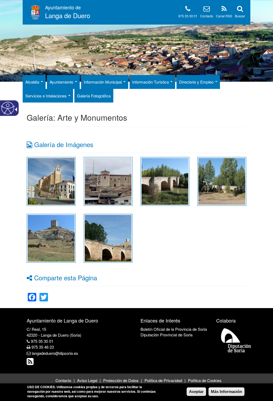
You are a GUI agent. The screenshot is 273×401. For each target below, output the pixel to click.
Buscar (240, 16)
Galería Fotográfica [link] (94, 96)
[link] (51, 180)
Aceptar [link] (196, 391)
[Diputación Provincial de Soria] (236, 340)
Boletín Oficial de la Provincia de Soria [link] (173, 329)
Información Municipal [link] (103, 82)
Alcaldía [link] (32, 82)
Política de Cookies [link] (205, 380)
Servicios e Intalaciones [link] (46, 96)
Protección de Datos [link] (121, 380)
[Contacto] (206, 9)
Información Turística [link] (151, 82)
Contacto (206, 16)
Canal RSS (224, 16)
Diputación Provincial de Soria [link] (166, 334)
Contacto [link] (63, 380)
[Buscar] (240, 9)
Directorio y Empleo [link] (197, 82)
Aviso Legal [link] (87, 380)
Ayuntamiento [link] (62, 82)
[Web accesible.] (7, 108)
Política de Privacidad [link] (163, 380)
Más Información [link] (226, 391)
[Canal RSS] (224, 9)
